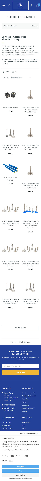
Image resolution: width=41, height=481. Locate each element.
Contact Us (25, 405)
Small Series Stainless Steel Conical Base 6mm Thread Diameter (10, 223)
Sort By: (6, 77)
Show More (20, 328)
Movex (24, 429)
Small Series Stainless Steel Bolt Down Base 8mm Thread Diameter (30, 148)
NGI (23, 425)
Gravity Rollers (6, 425)
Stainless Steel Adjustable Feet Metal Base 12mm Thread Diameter (10, 301)
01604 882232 (9, 405)
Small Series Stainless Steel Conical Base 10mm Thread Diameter (30, 264)
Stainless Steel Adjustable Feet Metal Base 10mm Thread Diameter (10, 148)
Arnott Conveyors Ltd (28, 393)
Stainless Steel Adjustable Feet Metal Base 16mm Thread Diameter (30, 301)
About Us (25, 399)
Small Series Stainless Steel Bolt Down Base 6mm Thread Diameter (30, 110)
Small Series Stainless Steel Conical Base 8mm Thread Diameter (10, 264)
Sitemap (24, 411)
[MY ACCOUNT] (32, 5)
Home (13, 342)
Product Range (24, 342)
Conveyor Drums (7, 429)
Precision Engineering (28, 396)
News (24, 402)
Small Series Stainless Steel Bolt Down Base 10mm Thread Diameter (30, 186)
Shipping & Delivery (28, 408)
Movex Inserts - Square (10, 108)
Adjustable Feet (6, 422)
